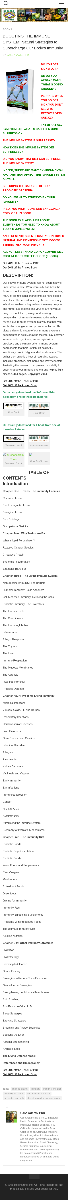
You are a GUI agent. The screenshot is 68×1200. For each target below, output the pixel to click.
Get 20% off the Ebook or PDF (21, 263)
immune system (20, 1089)
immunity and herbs (13, 1093)
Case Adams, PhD (18, 55)
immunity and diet (52, 1089)
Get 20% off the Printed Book (20, 267)
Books (7, 29)
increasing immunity (14, 1098)
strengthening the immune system (43, 1098)
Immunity (35, 1089)
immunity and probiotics (38, 1093)
